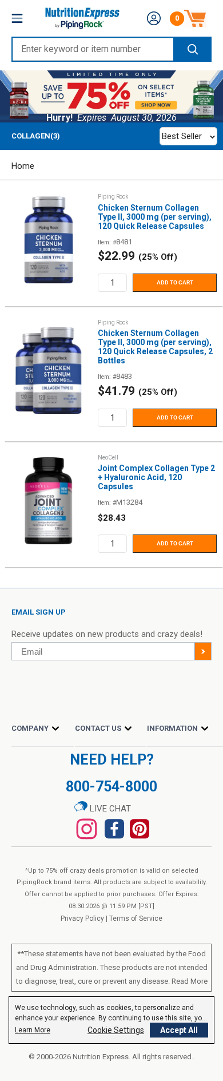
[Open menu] (17, 18)
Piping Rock (113, 196)
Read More (190, 981)
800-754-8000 (111, 786)
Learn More (32, 1030)
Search (191, 49)
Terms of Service (135, 918)
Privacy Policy (82, 918)
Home (22, 166)
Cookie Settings (115, 1030)
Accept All (179, 1030)
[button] (154, 18)
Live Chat (109, 808)
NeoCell (108, 457)
